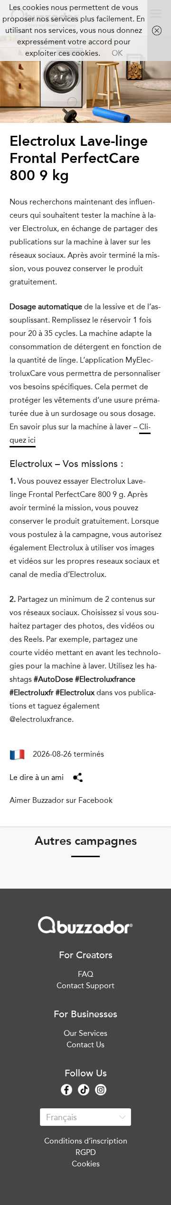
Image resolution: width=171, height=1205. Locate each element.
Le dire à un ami (37, 777)
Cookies (86, 1163)
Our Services (85, 1033)
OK (117, 53)
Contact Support (85, 985)
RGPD (86, 1152)
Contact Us (85, 1044)
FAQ (85, 974)
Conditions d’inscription (85, 1140)
